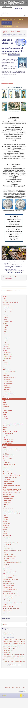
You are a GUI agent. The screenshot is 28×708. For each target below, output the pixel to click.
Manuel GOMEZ (7, 502)
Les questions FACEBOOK (10, 371)
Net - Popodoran (7, 494)
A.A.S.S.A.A (6, 406)
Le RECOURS (6, 479)
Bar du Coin (6, 612)
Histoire (5, 531)
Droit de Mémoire (7, 456)
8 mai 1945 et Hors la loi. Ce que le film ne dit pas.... (13, 658)
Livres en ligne (6, 568)
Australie (6, 317)
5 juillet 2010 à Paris (7, 650)
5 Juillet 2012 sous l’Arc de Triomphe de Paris (13, 656)
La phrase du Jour (8, 356)
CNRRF (5, 447)
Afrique (5, 319)
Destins (5, 533)
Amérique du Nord (8, 310)
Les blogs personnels (8, 481)
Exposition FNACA (7, 570)
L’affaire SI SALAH (8, 548)
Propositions (6, 525)
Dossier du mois (7, 535)
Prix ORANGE (6, 344)
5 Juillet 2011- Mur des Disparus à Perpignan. (13, 654)
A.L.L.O (5, 408)
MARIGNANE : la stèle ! (8, 583)
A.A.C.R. (5, 404)
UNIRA (4, 515)
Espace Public (6, 527)
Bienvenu (4, 19)
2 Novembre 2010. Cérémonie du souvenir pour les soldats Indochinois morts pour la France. (14, 644)
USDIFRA (5, 517)
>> (24, 15)
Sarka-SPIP (18, 687)
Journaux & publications (9, 473)
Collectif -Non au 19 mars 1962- (11, 449)
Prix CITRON (6, 346)
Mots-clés (4, 624)
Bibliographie (6, 566)
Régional (5, 329)
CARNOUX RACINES (8, 439)
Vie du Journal (7, 387)
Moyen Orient (7, 308)
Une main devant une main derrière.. (12, 513)
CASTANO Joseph (8, 498)
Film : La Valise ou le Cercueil (10, 575)
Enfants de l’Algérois (8, 458)
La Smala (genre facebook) (10, 477)
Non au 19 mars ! (7, 581)
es (23, 695)
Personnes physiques (8, 496)
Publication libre (7, 369)
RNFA (4, 506)
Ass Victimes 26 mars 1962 (10, 431)
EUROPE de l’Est (8, 321)
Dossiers (20, 22)
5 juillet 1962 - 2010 (8, 599)
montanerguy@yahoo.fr (7, 83)
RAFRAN (5, 504)
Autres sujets (6, 375)
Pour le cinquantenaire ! (8, 585)
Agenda (5, 367)
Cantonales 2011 (8, 600)
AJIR (4, 422)
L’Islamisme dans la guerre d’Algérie (12, 550)
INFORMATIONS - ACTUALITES (15, 19)
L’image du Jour (7, 352)
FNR (4, 460)
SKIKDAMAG (6, 510)
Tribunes (15, 22)
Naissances (6, 362)
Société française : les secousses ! (11, 595)
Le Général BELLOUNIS (9, 558)
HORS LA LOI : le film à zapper (10, 579)
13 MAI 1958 (7, 539)
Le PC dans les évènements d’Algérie (12, 562)
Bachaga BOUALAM (8, 433)
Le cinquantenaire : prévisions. (10, 571)
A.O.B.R (5, 412)
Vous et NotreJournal (7, 26)
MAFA (4, 487)
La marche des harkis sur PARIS (10, 593)
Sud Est (5, 339)
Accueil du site (6, 31)
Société (5, 327)
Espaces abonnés (7, 610)
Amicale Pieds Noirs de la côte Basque (13, 424)
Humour (5, 350)
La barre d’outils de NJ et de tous (11, 608)
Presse (4, 300)
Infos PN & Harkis (6, 22)
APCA (4, 429)
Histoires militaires (8, 469)
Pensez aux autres (8, 383)
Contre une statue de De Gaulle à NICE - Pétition (13, 603)
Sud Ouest (6, 340)
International (6, 304)
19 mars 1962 (7, 541)
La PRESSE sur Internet (9, 393)
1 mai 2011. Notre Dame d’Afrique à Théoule (14, 641)
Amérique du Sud (8, 311)
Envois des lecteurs (7, 396)
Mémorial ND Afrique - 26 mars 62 (11, 492)
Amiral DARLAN (7, 544)
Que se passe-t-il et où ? (9, 377)
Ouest (5, 333)
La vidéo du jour (7, 358)
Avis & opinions (6, 523)
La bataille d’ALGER (8, 554)
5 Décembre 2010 (7, 652)
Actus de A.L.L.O (8, 410)
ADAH (4, 414)
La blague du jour (8, 354)
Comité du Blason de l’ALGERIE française (13, 451)
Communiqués (7, 379)
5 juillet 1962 (7, 537)
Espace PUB (6, 389)
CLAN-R (4, 32)
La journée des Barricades (10, 556)
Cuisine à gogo (7, 391)
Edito (4, 298)
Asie (5, 313)
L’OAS (5, 552)
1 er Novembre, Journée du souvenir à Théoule (14, 639)
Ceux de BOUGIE (7, 443)
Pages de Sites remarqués (10, 395)
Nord (5, 331)
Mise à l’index (6, 348)
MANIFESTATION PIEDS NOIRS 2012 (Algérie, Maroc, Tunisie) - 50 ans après (13, 490)
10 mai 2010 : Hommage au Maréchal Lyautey (14, 661)
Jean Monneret (7, 500)
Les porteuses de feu (8, 591)
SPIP (13, 687)
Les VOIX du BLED (7, 587)
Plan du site (7, 687)
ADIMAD (5, 416)
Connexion (3, 695)
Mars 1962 (6, 564)
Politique (6, 325)
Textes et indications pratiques (11, 512)
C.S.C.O (5, 437)
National (5, 323)
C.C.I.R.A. (5, 435)
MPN (4, 400)
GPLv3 (24, 687)
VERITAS (5, 519)
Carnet (4, 360)
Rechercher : (4, 13)
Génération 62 (6, 462)
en (26, 695)
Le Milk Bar (6, 560)
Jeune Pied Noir (7, 471)
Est (4, 335)
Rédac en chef (6, 614)
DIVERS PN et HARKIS (8, 454)
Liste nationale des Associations (11, 485)
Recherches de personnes (10, 366)
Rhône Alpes (7, 337)
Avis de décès (7, 364)
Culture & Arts (7, 385)
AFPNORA (5, 418)
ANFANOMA (6, 427)
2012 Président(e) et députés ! (10, 589)
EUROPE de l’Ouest (8, 306)
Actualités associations (14, 54)
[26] (19, 665)
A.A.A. (4, 402)
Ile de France (7, 342)
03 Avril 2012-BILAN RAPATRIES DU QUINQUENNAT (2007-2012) (11, 647)
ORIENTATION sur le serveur (10, 290)
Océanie (6, 315)
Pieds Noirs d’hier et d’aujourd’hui (12, 475)
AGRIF (4, 420)
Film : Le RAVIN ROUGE (9, 577)
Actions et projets (8, 381)
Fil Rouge (16, 26)
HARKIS (5, 468)
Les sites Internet (7, 483)
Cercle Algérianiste (8, 441)
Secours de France (8, 508)
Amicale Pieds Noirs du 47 (9, 425)
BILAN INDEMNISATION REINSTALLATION (9, 465)
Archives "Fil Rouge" (8, 597)
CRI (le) (5, 453)
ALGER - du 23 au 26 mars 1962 (11, 542)
